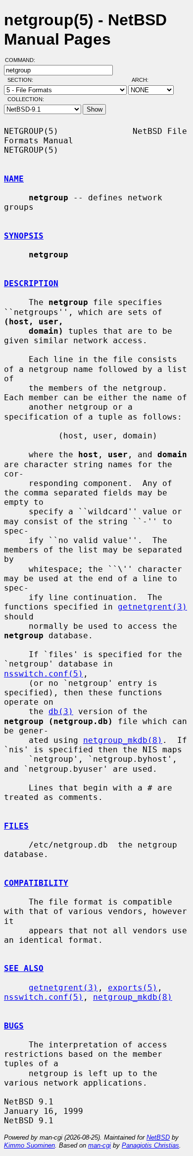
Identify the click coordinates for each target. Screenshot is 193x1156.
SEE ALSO (24, 968)
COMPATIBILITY (36, 883)
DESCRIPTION (31, 283)
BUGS (14, 1026)
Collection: (25, 99)
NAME (14, 178)
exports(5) (132, 987)
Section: (22, 80)
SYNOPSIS (24, 236)
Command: (23, 60)
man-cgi (99, 1145)
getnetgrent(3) (152, 606)
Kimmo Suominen (29, 1145)
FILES (16, 826)
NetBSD (158, 1137)
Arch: (144, 80)
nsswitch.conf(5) (43, 673)
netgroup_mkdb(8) (122, 740)
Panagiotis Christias (150, 1145)
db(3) (60, 711)
